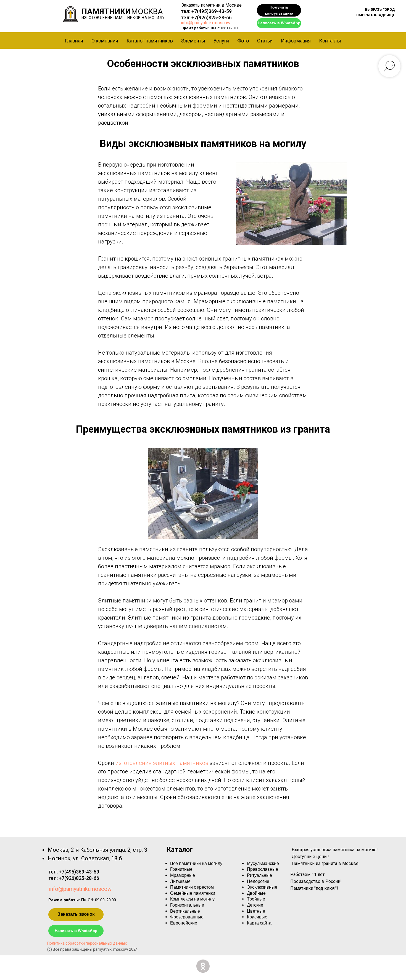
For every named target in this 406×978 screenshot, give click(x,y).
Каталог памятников (149, 41)
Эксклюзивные (262, 887)
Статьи (265, 41)
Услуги (221, 41)
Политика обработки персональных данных (87, 943)
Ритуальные (259, 875)
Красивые (257, 917)
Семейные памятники (192, 893)
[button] (379, 10)
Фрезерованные (187, 917)
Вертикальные (185, 911)
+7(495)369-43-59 (211, 11)
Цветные (256, 911)
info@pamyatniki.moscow (205, 22)
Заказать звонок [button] (76, 914)
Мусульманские (263, 863)
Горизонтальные (187, 905)
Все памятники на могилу (196, 863)
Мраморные (182, 875)
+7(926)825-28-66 (211, 17)
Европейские (183, 923)
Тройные (256, 899)
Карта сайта (259, 923)
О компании (104, 41)
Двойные (256, 893)
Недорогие (258, 881)
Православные (262, 869)
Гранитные (181, 869)
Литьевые (180, 881)
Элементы (193, 41)
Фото (243, 41)
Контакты (330, 41)
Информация (296, 41)
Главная (74, 41)
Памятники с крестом (192, 887)
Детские (255, 905)
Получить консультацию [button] (279, 10)
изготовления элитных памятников (161, 763)
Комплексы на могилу (192, 899)
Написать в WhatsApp (279, 23)
